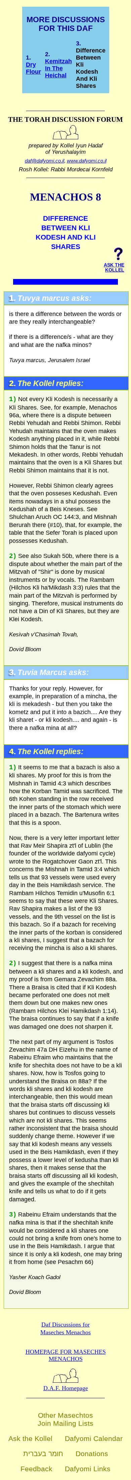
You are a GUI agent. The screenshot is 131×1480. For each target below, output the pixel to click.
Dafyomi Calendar (94, 1438)
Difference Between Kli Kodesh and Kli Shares (90, 68)
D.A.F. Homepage (65, 1388)
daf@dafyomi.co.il (44, 161)
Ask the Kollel (30, 1438)
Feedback (36, 1469)
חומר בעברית (43, 1453)
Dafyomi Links (88, 1469)
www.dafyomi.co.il (86, 161)
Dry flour (33, 68)
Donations (92, 1453)
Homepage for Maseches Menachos (66, 1355)
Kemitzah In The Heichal (58, 68)
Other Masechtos (65, 1415)
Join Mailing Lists (65, 1423)
